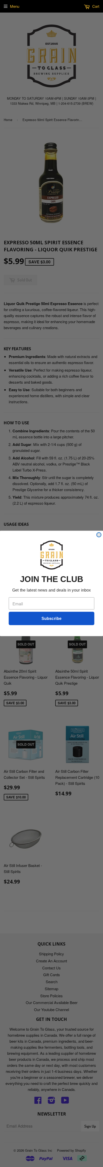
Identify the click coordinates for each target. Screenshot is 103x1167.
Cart (95, 6)
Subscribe (52, 618)
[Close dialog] (98, 535)
